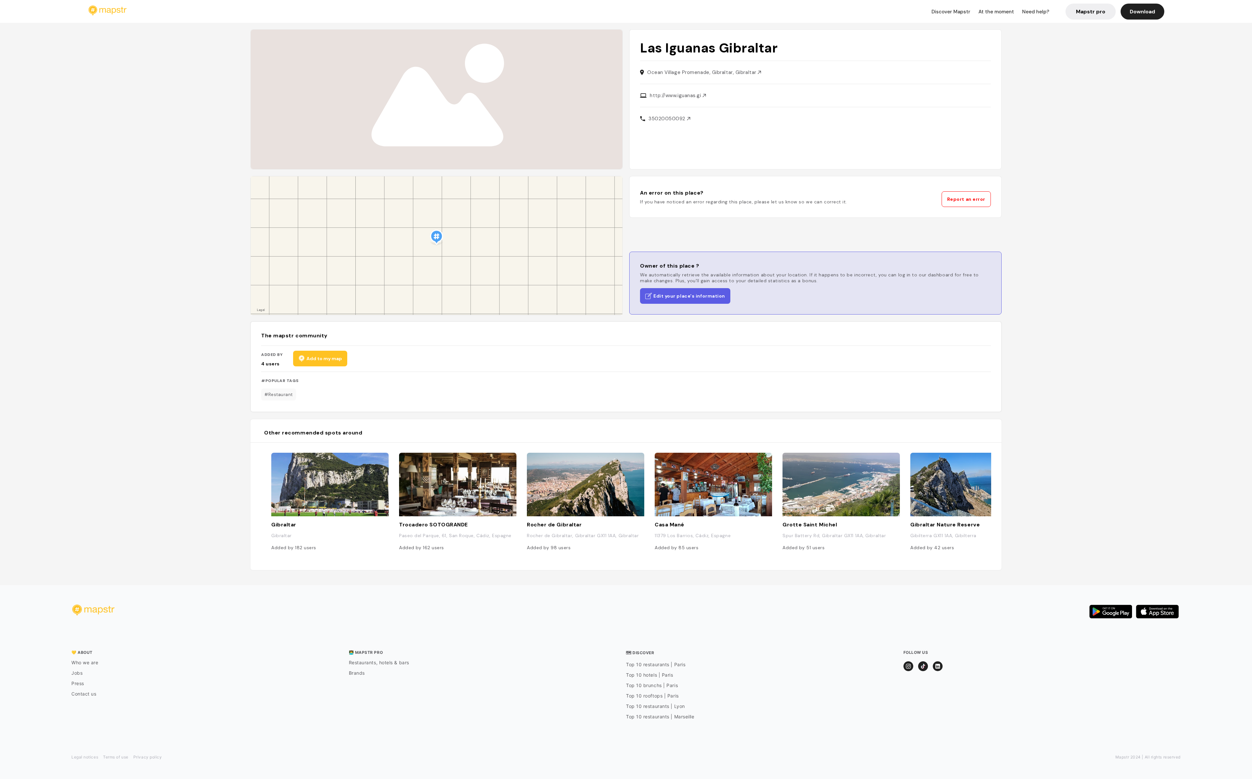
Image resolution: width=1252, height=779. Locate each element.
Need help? (1035, 11)
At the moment (996, 11)
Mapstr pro (1090, 11)
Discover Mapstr (951, 11)
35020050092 (667, 118)
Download (1142, 11)
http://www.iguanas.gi (676, 95)
